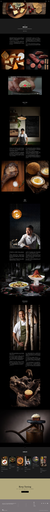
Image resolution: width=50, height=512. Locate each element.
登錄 (48, 1)
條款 (34, 503)
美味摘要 (25, 25)
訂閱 (34, 504)
